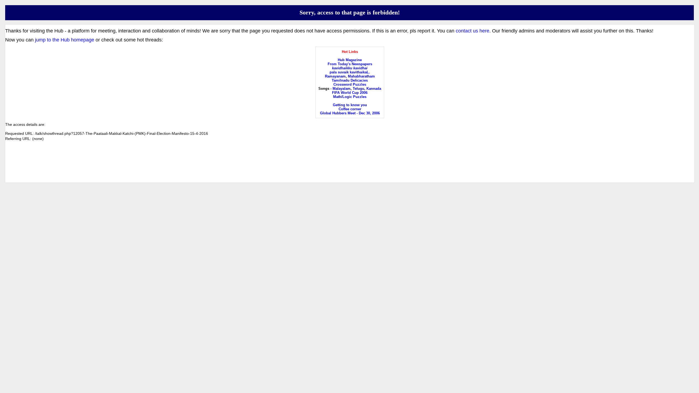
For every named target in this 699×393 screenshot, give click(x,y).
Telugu (358, 89)
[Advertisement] (349, 166)
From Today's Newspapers (350, 64)
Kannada (373, 89)
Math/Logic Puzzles (349, 97)
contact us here (472, 31)
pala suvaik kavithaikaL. (350, 72)
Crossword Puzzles (349, 84)
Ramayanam (335, 76)
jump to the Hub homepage (64, 40)
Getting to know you (350, 105)
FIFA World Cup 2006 (350, 93)
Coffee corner (350, 109)
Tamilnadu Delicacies (350, 80)
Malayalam (342, 89)
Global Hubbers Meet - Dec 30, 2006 (350, 113)
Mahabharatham (361, 76)
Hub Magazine (350, 60)
